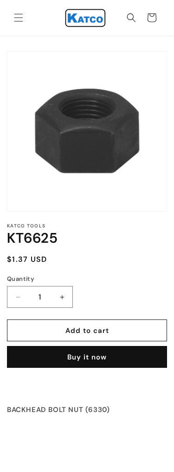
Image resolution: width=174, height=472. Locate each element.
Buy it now (87, 357)
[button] (18, 17)
